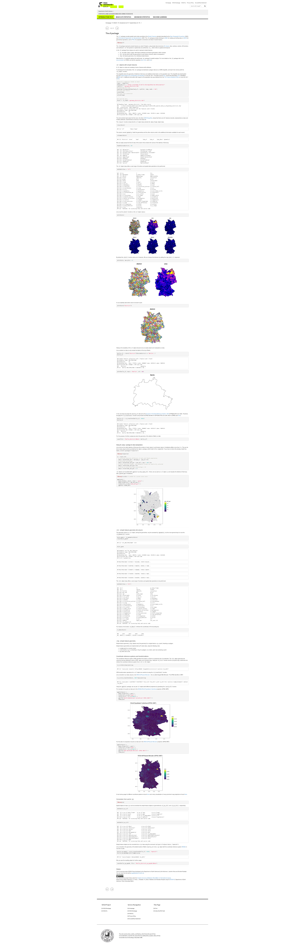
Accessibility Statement (201, 2)
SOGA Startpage (176, 2)
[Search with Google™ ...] (204, 6)
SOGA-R (115, 23)
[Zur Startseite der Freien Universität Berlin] (110, 5)
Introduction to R (105, 17)
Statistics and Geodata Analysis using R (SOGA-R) (115, 14)
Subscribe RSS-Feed (160, 911)
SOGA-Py (183, 2)
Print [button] (156, 908)
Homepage (168, 2)
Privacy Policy (190, 2)
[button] (107, 28)
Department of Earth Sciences (106, 11)
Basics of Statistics (123, 17)
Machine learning (160, 17)
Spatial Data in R (134, 23)
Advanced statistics (142, 17)
